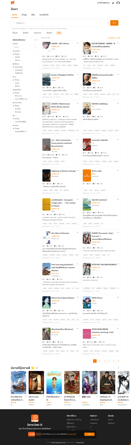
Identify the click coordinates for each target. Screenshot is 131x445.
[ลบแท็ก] (23, 22)
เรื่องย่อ (49, 33)
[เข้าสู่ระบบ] (118, 3)
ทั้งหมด (15, 33)
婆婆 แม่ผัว (86, 397)
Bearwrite (94, 52)
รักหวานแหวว (55, 273)
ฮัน (11, 405)
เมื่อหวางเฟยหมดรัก (34, 398)
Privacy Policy (80, 442)
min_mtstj (54, 151)
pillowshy (54, 112)
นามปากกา (37, 33)
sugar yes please (96, 109)
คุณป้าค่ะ (48, 405)
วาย (93, 107)
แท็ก (59, 33)
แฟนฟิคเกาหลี (55, 46)
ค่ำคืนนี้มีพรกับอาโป (53, 398)
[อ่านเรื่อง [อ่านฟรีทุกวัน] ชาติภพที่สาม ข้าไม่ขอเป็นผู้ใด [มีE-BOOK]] (18, 382)
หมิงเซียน (53, 303)
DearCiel (94, 337)
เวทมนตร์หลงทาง (122, 405)
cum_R (94, 83)
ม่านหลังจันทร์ (86, 405)
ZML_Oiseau (54, 334)
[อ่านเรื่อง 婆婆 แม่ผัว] (89, 382)
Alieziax (53, 80)
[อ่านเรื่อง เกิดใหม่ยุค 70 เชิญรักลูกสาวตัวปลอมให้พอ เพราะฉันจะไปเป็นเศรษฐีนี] (107, 382)
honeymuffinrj (55, 276)
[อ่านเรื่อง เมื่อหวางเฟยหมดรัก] (36, 382)
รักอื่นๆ (94, 174)
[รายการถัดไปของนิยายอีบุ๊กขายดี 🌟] (118, 368)
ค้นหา (114, 23)
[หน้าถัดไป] (118, 361)
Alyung (94, 244)
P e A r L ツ (95, 270)
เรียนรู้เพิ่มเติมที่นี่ (71, 434)
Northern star (55, 238)
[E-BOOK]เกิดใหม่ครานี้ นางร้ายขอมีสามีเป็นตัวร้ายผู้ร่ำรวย (70, 398)
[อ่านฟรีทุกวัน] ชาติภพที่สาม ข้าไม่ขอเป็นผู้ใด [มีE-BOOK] (17, 398)
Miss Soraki (67, 405)
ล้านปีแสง (31, 405)
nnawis (53, 49)
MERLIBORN (54, 176)
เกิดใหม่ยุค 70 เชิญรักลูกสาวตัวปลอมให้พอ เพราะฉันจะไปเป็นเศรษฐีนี (106, 398)
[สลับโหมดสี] (113, 3)
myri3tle (94, 303)
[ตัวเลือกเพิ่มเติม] (77, 43)
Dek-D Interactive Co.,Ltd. (58, 442)
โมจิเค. (53, 211)
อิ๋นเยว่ (101, 405)
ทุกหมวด (16, 47)
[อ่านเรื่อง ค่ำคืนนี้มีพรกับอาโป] (54, 382)
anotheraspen (95, 205)
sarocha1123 (95, 176)
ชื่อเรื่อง (25, 33)
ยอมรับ (89, 434)
